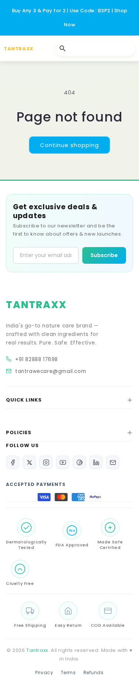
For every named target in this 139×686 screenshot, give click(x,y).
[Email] (112, 462)
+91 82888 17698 (36, 359)
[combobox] (95, 48)
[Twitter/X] (29, 462)
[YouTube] (62, 462)
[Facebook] (12, 462)
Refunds (93, 672)
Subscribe (104, 255)
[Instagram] (46, 462)
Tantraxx (37, 650)
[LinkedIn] (96, 462)
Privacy (44, 672)
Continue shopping (69, 145)
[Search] (62, 48)
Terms (68, 672)
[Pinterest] (79, 462)
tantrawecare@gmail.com (50, 371)
